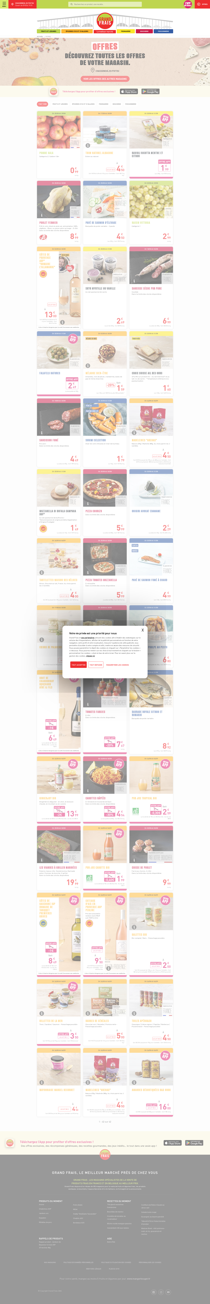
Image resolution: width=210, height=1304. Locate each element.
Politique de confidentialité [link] (88, 670)
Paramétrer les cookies (117, 665)
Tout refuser (96, 665)
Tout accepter (78, 665)
